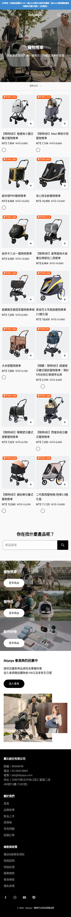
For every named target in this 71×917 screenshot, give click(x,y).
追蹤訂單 (9, 835)
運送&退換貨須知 (14, 854)
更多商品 (14, 582)
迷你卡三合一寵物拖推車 (17, 253)
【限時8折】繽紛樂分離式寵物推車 (17, 497)
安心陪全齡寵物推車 (48, 195)
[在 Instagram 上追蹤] (15, 897)
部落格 (8, 822)
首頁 (6, 803)
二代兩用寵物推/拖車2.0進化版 (52, 497)
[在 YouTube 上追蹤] (24, 897)
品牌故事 (9, 810)
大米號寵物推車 (11, 365)
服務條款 (9, 873)
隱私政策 (9, 886)
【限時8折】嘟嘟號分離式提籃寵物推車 (17, 435)
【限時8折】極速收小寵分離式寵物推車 (17, 136)
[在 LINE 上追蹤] (34, 897)
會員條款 (9, 879)
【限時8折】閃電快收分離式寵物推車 (52, 435)
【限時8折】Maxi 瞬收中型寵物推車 (52, 136)
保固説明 (9, 860)
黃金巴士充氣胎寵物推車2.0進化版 (51, 312)
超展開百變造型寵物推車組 (18, 309)
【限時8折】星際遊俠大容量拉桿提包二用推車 (52, 256)
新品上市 (9, 816)
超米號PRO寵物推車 (14, 195)
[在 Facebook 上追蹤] (5, 897)
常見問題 (9, 828)
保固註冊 (9, 867)
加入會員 (14, 683)
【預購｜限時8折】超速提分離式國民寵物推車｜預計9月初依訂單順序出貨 (52, 370)
